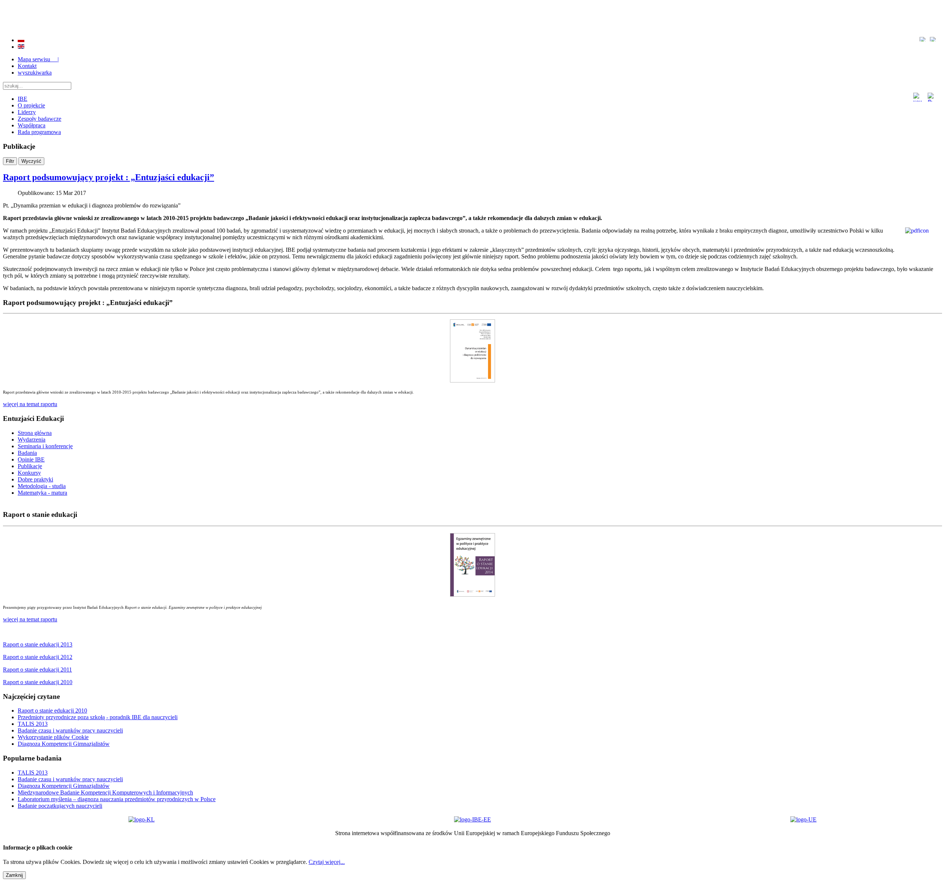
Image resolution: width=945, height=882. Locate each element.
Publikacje (30, 466)
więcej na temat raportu (30, 619)
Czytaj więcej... (327, 862)
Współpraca (31, 125)
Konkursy (29, 473)
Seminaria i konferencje (45, 446)
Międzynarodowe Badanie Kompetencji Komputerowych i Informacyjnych (105, 792)
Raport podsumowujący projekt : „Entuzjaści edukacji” (108, 177)
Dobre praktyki (35, 479)
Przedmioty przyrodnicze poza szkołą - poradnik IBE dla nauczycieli (98, 717)
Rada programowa (39, 132)
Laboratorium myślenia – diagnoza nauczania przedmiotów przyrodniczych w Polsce (117, 799)
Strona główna (35, 433)
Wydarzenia (31, 439)
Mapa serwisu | (38, 59)
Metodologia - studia (42, 486)
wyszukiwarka (35, 72)
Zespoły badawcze (39, 119)
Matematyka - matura (42, 493)
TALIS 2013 (33, 724)
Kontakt (27, 66)
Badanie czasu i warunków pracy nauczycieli (70, 730)
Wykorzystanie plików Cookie (53, 737)
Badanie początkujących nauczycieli (60, 806)
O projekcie (31, 105)
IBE (22, 99)
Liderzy (27, 112)
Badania (27, 453)
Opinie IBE (31, 459)
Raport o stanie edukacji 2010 (52, 710)
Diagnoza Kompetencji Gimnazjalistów (64, 744)
